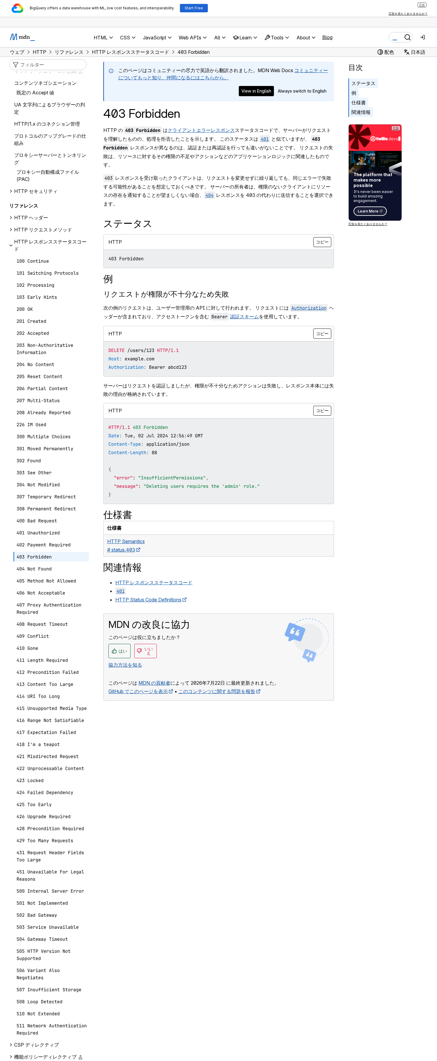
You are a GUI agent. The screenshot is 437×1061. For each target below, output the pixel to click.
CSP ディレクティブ (36, 1045)
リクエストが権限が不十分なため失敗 (166, 294)
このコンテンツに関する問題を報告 (216, 691)
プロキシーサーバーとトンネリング (50, 159)
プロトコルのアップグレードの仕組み (50, 139)
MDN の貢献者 (154, 683)
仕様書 (358, 102)
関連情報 (361, 112)
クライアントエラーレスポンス (201, 130)
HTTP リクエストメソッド (43, 230)
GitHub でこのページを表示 (138, 691)
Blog (327, 37)
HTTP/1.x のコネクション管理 (47, 124)
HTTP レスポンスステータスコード (154, 582)
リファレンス (23, 206)
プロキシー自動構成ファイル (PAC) (48, 175)
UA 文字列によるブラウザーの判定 (49, 108)
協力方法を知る (125, 665)
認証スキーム (244, 316)
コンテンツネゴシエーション (45, 83)
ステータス (363, 83)
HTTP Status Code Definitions (148, 600)
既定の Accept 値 (35, 93)
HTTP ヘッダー (31, 218)
